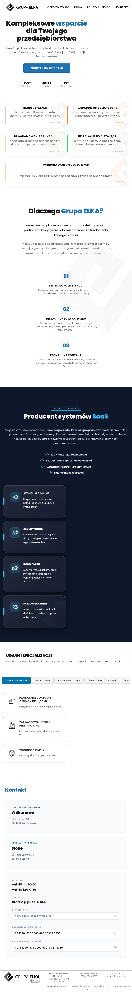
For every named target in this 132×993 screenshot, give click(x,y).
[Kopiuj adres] (115, 916)
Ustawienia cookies (81, 986)
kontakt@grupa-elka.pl (29, 902)
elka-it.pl (118, 123)
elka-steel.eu (54, 123)
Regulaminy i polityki (56, 986)
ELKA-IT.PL (118, 181)
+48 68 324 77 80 (24, 890)
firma (78, 7)
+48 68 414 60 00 (24, 884)
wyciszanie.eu (116, 151)
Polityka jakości (99, 7)
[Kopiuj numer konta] (115, 933)
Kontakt (122, 7)
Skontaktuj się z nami (47, 68)
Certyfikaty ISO (58, 7)
